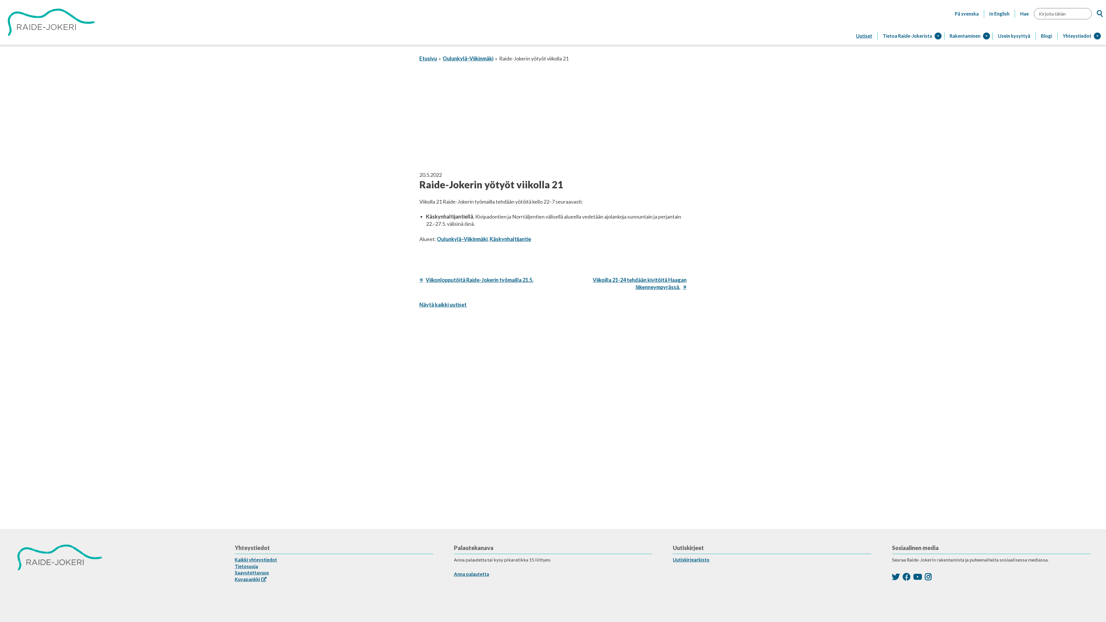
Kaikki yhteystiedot (256, 559)
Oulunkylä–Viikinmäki (468, 58)
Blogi (1046, 36)
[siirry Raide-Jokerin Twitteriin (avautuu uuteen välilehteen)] (896, 576)
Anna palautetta (471, 574)
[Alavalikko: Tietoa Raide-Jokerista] (938, 36)
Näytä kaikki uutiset (443, 304)
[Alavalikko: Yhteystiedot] (1097, 36)
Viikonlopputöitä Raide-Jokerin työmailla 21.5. (479, 280)
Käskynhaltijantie (510, 239)
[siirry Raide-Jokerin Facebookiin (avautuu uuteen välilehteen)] (906, 576)
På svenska (967, 13)
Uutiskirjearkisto (691, 559)
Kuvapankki (247, 579)
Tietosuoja (246, 566)
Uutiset (864, 36)
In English (999, 13)
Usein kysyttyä (1014, 36)
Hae (1024, 13)
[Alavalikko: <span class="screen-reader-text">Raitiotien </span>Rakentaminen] (986, 36)
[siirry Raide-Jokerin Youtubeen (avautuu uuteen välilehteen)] (917, 576)
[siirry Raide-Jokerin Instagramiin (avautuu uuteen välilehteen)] (928, 576)
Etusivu (428, 58)
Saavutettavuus (252, 572)
